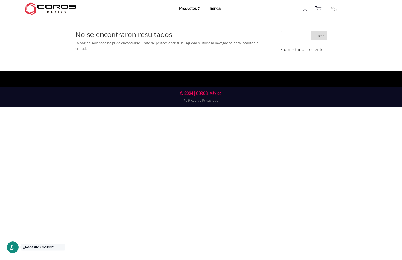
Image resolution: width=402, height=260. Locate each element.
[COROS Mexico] (333, 9)
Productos (188, 9)
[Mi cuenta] (305, 9)
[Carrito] (318, 9)
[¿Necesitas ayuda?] (13, 247)
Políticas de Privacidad (201, 100)
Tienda (215, 9)
